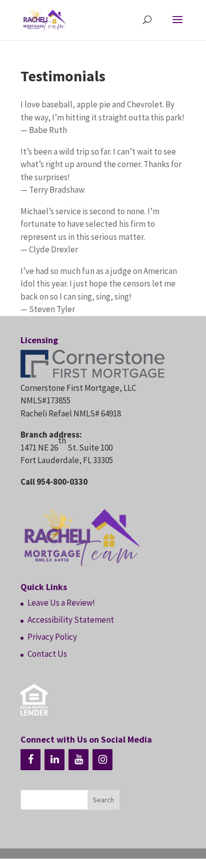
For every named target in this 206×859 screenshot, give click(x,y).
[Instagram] (102, 759)
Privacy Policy (52, 636)
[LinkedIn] (54, 759)
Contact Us (47, 653)
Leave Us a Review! (61, 602)
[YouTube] (78, 759)
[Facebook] (30, 759)
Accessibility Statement (71, 619)
